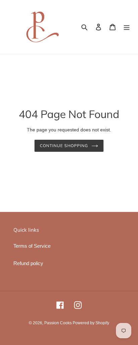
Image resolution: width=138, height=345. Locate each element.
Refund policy (28, 263)
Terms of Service (32, 246)
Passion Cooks (58, 323)
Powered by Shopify (91, 323)
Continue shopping (64, 145)
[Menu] (127, 27)
